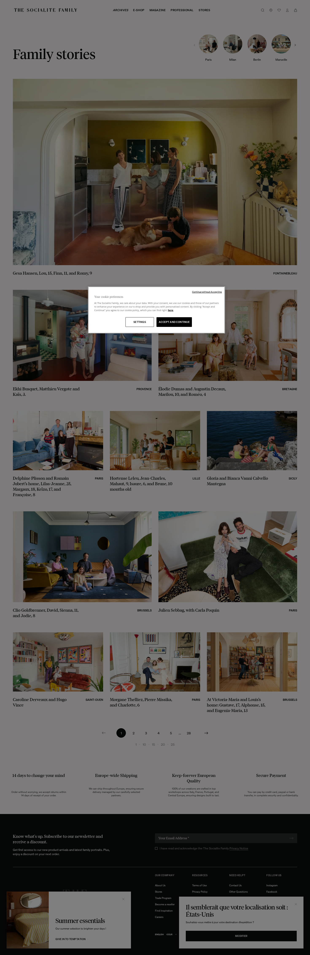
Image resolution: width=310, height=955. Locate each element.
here (170, 310)
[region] (156, 309)
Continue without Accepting (207, 291)
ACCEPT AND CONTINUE (174, 322)
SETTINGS (139, 322)
